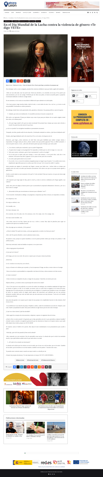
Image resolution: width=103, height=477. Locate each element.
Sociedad (43, 12)
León (12, 12)
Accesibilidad (62, 466)
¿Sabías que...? (7, 21)
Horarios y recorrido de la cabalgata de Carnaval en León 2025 (89, 192)
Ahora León (20, 360)
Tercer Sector (66, 12)
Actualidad (11, 18)
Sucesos (38, 21)
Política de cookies (53, 466)
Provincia (18, 12)
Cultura (51, 12)
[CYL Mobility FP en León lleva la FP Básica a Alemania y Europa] (35, 428)
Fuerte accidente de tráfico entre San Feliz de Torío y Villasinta (88, 185)
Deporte (58, 12)
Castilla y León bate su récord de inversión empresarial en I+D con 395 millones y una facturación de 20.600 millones (55, 437)
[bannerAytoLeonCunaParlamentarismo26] (82, 128)
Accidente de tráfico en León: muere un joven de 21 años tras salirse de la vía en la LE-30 (89, 177)
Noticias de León (24, 21)
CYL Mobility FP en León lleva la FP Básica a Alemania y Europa (35, 435)
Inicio (6, 18)
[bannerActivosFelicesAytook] (36, 379)
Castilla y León (27, 12)
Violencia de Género (48, 360)
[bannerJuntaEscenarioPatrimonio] (82, 81)
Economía (35, 12)
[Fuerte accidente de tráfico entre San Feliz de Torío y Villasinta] (75, 185)
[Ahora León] (10, 4)
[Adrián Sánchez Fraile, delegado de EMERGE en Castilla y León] (15, 427)
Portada (7, 12)
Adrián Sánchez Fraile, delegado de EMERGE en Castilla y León (14, 435)
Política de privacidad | (43, 466)
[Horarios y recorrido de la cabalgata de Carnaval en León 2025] (75, 192)
